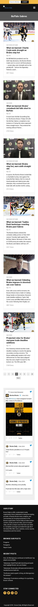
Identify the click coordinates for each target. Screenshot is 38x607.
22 (32, 374)
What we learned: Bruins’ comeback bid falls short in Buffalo (18, 108)
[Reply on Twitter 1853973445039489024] (6, 473)
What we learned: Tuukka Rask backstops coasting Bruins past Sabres (17, 224)
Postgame (6, 545)
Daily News (9, 45)
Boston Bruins (14, 395)
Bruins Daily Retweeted (17, 392)
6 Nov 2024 (25, 395)
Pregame (6, 542)
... (4, 374)
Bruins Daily (13, 446)
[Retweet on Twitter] (9, 392)
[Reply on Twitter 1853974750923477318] (6, 455)
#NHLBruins (12, 399)
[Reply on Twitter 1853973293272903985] (6, 492)
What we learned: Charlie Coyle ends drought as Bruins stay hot (17, 50)
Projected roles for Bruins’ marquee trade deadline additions (18, 340)
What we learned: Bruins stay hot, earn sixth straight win (18, 166)
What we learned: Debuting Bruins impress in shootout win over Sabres (18, 282)
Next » (18, 378)
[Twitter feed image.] (19, 419)
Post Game (15, 45)
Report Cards (7, 547)
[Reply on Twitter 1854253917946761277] (6, 438)
